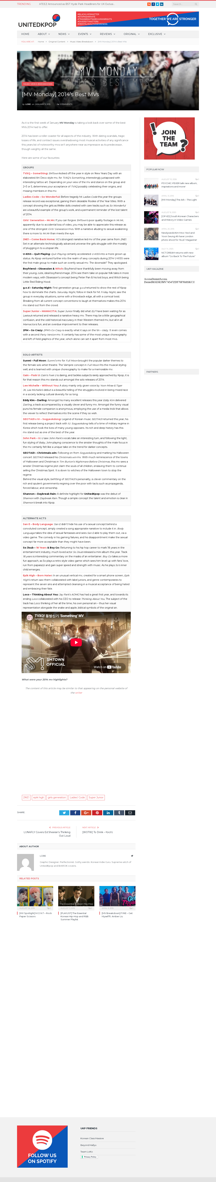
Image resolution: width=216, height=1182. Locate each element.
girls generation (57, 797)
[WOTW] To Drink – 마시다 (97, 832)
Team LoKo (86, 1151)
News (62, 34)
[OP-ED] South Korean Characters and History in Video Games (180, 218)
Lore (28, 104)
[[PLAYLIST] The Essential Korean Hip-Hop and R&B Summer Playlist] (76, 898)
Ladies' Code (77, 797)
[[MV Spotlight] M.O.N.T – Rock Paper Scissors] (35, 898)
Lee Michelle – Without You (40, 385)
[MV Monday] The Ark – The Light (179, 199)
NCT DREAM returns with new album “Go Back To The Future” (178, 254)
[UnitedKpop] (39, 19)
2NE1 (26, 797)
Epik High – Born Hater (37, 575)
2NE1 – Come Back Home (38, 239)
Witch (59, 268)
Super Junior (96, 797)
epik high (38, 797)
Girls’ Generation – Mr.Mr (38, 220)
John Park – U (31, 438)
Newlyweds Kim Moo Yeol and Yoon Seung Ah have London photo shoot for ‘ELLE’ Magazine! (179, 236)
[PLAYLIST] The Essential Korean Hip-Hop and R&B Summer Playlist (74, 916)
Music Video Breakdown (37, 84)
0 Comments (65, 104)
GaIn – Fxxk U (31, 375)
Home (25, 34)
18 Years (41, 547)
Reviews (106, 34)
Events (83, 34)
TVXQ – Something (35, 173)
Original (130, 34)
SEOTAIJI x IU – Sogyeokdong (41, 419)
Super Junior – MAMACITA (39, 311)
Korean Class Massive (92, 1138)
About (42, 34)
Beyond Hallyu (88, 1145)
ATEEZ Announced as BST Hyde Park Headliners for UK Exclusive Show (78, 4)
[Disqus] (76, 972)
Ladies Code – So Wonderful (41, 196)
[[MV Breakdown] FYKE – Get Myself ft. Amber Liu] (117, 898)
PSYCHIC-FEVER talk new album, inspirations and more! (179, 185)
